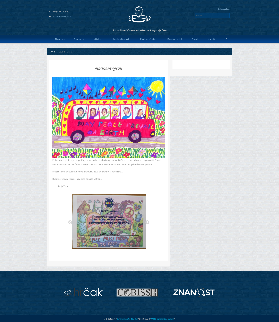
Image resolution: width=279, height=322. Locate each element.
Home (52, 52)
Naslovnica (60, 39)
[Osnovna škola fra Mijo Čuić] (139, 14)
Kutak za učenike (148, 39)
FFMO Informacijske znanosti (162, 319)
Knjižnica (97, 39)
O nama (77, 39)
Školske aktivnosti (120, 39)
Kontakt (211, 39)
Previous (69, 221)
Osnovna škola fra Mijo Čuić (127, 319)
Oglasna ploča (224, 9)
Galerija (195, 39)
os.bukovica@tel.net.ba (62, 17)
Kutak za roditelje (175, 39)
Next (146, 221)
